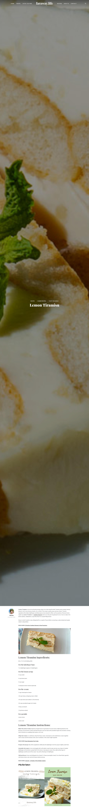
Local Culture (27, 3)
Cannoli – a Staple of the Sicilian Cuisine (35, 760)
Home (12, 3)
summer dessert (38, 614)
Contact (74, 3)
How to (66, 3)
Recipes (59, 3)
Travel (18, 3)
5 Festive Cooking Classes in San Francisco (36, 625)
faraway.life (44, 3)
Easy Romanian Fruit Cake (31, 741)
